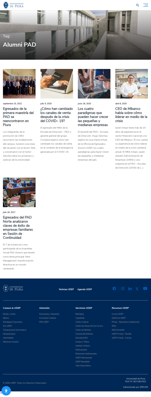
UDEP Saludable (83, 361)
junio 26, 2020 (84, 103)
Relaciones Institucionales (86, 353)
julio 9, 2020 (46, 103)
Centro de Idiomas (83, 330)
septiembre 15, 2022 (12, 103)
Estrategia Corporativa (12, 322)
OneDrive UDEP (119, 318)
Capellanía (80, 318)
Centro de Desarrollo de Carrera (89, 326)
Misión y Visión (9, 314)
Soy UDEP (7, 326)
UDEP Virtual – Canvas (121, 338)
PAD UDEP (44, 322)
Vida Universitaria (83, 365)
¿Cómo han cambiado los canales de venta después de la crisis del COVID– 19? (56, 114)
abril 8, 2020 (121, 103)
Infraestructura (9, 334)
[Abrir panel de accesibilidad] (6, 391)
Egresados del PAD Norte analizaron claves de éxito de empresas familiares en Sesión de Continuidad (18, 227)
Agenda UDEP (84, 289)
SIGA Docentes (118, 330)
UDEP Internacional (84, 357)
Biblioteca (80, 314)
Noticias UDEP (66, 289)
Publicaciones (81, 349)
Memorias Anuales (11, 342)
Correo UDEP (117, 314)
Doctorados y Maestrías (49, 314)
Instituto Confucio (83, 346)
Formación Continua (47, 318)
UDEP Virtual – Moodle (121, 334)
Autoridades (8, 338)
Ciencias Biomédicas (84, 334)
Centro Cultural (82, 322)
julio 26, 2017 (9, 212)
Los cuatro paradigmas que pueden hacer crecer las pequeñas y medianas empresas (93, 116)
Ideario (6, 318)
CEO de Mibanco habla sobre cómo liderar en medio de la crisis (131, 114)
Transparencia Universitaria (14, 330)
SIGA (114, 326)
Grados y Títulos (82, 342)
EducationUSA (82, 338)
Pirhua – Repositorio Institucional (125, 322)
